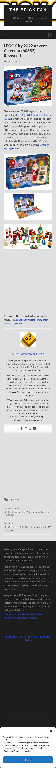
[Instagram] (30, 428)
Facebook (17, 319)
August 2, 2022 (12, 61)
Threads (8, 323)
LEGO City (14, 499)
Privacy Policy (30, 636)
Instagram (42, 319)
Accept (28, 760)
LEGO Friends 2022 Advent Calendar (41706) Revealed (27, 527)
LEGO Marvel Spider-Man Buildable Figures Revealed (26, 512)
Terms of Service (13, 636)
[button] (51, 731)
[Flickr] (34, 428)
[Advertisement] (28, 282)
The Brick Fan (28, 9)
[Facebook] (21, 428)
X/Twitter (29, 319)
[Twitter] (25, 428)
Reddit (18, 323)
